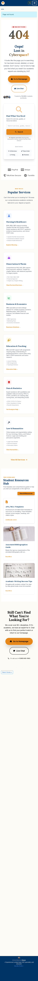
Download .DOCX (11, 520)
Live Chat (20, 88)
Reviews (26, 154)
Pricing (13, 154)
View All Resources (26, 493)
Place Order (26, 151)
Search (20, 132)
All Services (13, 151)
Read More (9, 556)
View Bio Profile (18, 966)
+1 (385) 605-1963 (24, 658)
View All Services (18, 460)
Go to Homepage (20, 79)
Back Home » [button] (7, 672)
